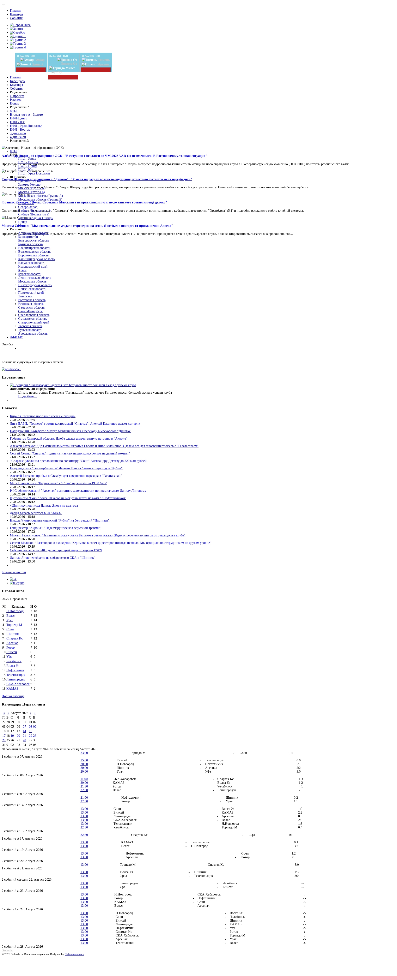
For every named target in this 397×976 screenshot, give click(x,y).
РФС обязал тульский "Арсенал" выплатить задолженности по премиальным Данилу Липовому (78, 490)
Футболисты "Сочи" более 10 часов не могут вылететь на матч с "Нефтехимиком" (68, 498)
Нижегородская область (35, 285)
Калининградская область (36, 259)
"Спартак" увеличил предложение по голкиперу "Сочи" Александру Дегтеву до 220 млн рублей (78, 461)
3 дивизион (18, 133)
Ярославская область (33, 333)
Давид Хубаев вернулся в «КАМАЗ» (36, 513)
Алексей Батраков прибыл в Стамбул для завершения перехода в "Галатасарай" (66, 475)
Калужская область (31, 262)
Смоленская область (32, 318)
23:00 (84, 753)
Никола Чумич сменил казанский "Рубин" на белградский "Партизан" (60, 520)
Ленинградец (15, 679)
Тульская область (30, 330)
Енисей (11, 652)
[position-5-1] (11, 369)
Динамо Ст (69, 63)
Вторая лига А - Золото (26, 114)
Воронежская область (33, 255)
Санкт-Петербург (30, 311)
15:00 (84, 760)
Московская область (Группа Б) (40, 199)
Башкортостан (28, 236)
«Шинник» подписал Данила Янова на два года (44, 505)
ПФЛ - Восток (20, 129)
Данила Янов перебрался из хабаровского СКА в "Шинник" (52, 557)
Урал (9, 620)
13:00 (84, 808)
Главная (15, 10)
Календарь (17, 81)
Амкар (40, 59)
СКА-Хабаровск (18, 684)
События (16, 18)
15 (30, 731)
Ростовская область (31, 300)
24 (4, 740)
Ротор (10, 647)
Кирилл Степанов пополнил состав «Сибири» (42, 416)
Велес (10, 615)
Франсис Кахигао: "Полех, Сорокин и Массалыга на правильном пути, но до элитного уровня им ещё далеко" (84, 202)
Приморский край (31, 292)
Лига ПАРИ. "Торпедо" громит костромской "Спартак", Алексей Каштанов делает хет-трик (75, 423)
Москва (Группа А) (31, 188)
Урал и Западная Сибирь (35, 218)
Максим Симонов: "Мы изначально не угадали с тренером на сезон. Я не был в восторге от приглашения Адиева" (87, 225)
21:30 (84, 786)
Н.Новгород (15, 611)
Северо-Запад (27, 207)
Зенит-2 (37, 64)
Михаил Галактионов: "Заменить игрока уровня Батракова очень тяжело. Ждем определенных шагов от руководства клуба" (97, 535)
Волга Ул (12, 665)
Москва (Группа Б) (31, 192)
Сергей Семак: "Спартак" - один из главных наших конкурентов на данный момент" (70, 453)
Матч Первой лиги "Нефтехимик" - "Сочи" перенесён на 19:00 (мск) (58, 483)
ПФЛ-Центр (18, 118)
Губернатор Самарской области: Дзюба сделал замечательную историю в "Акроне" (68, 438)
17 (4, 735)
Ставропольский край (33, 322)
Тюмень (104, 59)
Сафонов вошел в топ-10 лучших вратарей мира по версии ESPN (56, 550)
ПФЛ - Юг (17, 122)
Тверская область (30, 326)
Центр (22, 222)
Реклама (16, 99)
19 (12, 735)
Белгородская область (33, 240)
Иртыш (103, 64)
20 (18, 735)
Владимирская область (34, 248)
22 (30, 735)
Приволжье (26, 203)
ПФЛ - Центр (27, 166)
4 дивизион (18, 137)
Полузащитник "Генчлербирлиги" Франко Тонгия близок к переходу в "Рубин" (66, 468)
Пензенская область (32, 289)
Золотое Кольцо (29, 184)
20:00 (84, 764)
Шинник (12, 634)
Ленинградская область (34, 277)
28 (24, 740)
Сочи (10, 629)
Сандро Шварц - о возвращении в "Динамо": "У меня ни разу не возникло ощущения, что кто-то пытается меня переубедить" (97, 179)
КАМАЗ (12, 688)
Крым (22, 270)
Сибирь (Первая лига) (33, 214)
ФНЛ (13, 111)
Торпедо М (14, 624)
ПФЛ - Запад (27, 158)
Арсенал (12, 643)
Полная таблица (13, 696)
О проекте (17, 96)
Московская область (32, 281)
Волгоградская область (34, 251)
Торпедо (56, 71)
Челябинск (14, 661)
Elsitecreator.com (74, 954)
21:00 (84, 797)
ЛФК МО (16, 337)
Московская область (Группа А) (40, 195)
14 (24, 731)
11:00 (84, 779)
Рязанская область (30, 303)
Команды (16, 14)
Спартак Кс (14, 638)
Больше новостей (14, 572)
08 (30, 726)
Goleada (7, 950)
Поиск (14, 103)
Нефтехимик (15, 670)
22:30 (84, 801)
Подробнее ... (27, 396)
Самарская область (31, 307)
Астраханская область (33, 233)
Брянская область (30, 244)
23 (34, 735)
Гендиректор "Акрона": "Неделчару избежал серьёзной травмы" (55, 528)
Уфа (9, 656)
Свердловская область (33, 315)
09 (34, 726)
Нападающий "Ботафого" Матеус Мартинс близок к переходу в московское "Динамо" (70, 431)
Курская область (29, 274)
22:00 (84, 790)
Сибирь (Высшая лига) (34, 210)
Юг (20, 225)
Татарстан (25, 296)
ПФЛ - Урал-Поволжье (26, 125)
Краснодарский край (33, 266)
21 (24, 735)
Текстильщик (15, 675)
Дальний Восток (30, 181)
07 (24, 726)
